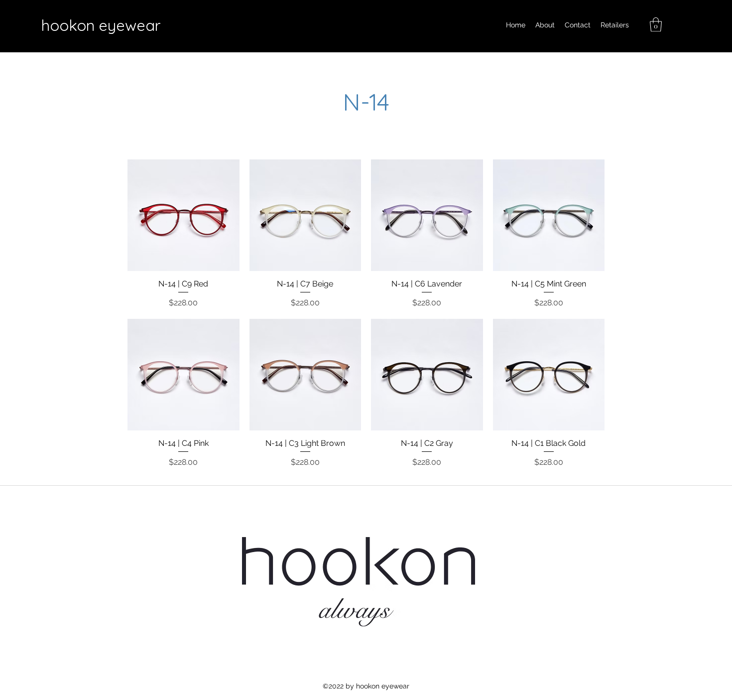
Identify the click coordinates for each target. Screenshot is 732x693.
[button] (656, 24)
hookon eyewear (100, 25)
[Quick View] (183, 215)
